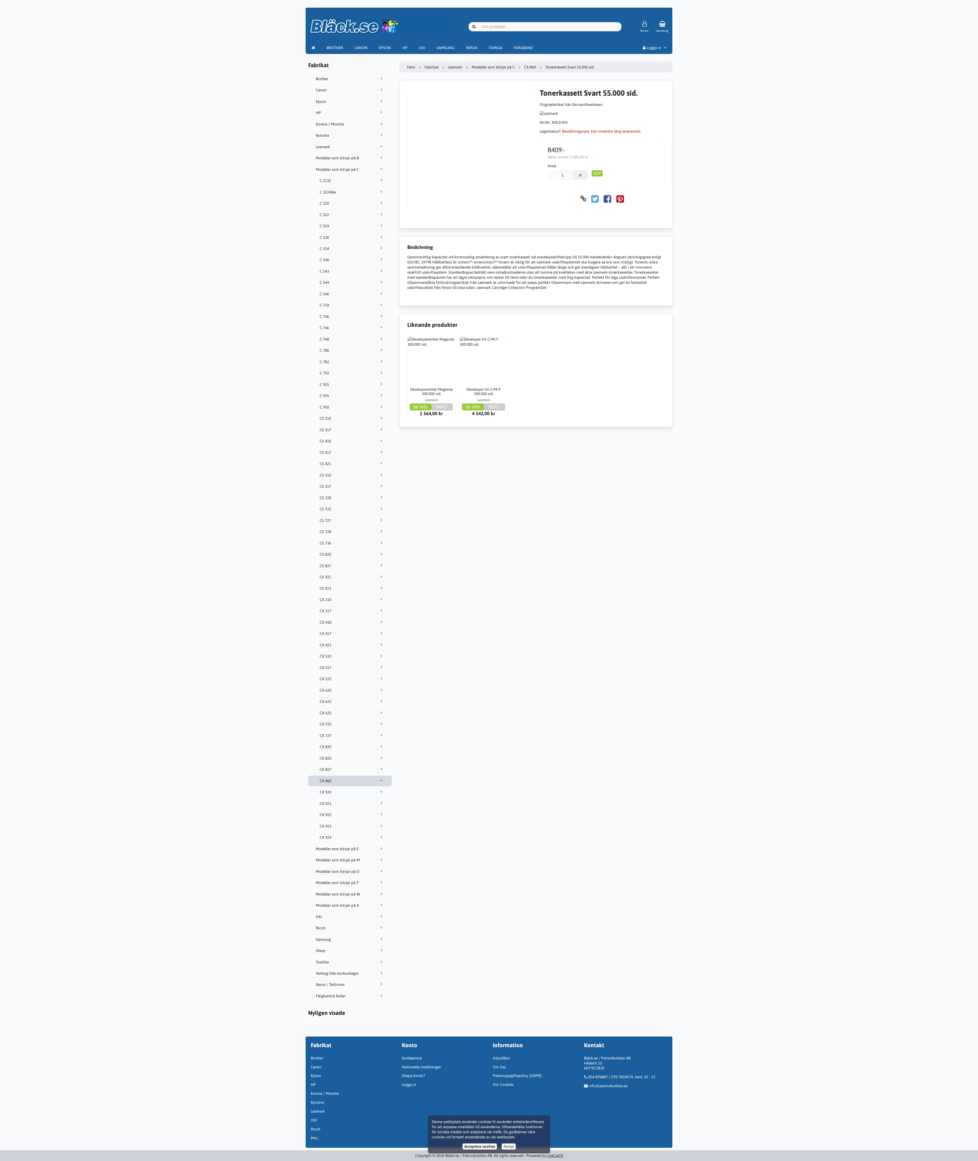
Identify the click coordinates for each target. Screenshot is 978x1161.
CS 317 (325, 430)
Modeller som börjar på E (337, 849)
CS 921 (325, 577)
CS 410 (325, 441)
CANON (361, 48)
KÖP (597, 173)
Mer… (315, 1138)
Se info (420, 407)
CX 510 (325, 656)
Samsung (323, 939)
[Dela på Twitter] (595, 199)
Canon (321, 90)
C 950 (324, 407)
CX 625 (325, 713)
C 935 (324, 396)
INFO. (442, 407)
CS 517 (325, 486)
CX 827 (325, 769)
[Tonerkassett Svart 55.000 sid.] (315, 1023)
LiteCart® (555, 1155)
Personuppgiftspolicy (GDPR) (517, 1075)
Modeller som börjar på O (337, 871)
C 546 (324, 294)
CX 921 (325, 803)
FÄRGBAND (523, 48)
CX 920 (325, 792)
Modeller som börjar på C (337, 169)
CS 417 (325, 452)
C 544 (324, 282)
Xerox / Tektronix (330, 984)
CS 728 (325, 531)
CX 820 (325, 747)
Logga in (653, 48)
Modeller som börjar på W (338, 894)
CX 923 (325, 826)
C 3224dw (328, 192)
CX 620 (325, 690)
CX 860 (325, 781)
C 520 (324, 203)
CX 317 (325, 611)
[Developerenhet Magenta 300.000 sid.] (431, 361)
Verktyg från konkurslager (337, 973)
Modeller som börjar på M (338, 860)
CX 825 (325, 758)
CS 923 (325, 588)
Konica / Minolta (330, 124)
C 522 (324, 215)
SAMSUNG (445, 48)
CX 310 (325, 599)
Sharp (320, 950)
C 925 (324, 384)
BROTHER (335, 48)
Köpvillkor (501, 1058)
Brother (322, 79)
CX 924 (325, 837)
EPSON (385, 48)
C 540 (324, 260)
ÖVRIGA (495, 48)
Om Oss (499, 1067)
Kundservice (412, 1058)
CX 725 (325, 724)
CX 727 (325, 735)
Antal (552, 166)
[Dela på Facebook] (607, 199)
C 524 (324, 226)
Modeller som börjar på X (337, 905)
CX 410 (325, 622)
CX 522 (325, 679)
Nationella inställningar (421, 1067)
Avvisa (509, 1146)
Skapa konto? (413, 1075)
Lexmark (323, 147)
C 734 (324, 305)
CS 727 (325, 520)
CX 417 (325, 633)
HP (405, 48)
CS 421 (325, 463)
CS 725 (325, 509)
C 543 (324, 271)
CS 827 (325, 566)
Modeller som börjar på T (337, 882)
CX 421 (325, 645)
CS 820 (325, 554)
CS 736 (325, 543)
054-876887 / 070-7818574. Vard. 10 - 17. (622, 1077)
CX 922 (325, 815)
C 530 (324, 237)
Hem (411, 67)
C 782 (324, 362)
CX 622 (325, 701)
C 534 (324, 248)
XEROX (472, 48)
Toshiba (322, 962)
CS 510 (325, 475)
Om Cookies (503, 1084)
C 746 (324, 328)
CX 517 (325, 667)
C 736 (324, 316)
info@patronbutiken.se (608, 1086)
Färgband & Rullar (331, 996)
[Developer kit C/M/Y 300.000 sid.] (484, 361)
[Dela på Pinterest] (620, 199)
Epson (321, 101)
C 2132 (325, 180)
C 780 (324, 350)
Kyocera (322, 135)
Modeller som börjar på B (337, 158)
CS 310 (325, 418)
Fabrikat (432, 67)
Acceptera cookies (479, 1146)
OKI (422, 48)
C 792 (324, 373)
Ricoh (320, 928)
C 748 (324, 339)
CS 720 (325, 498)
